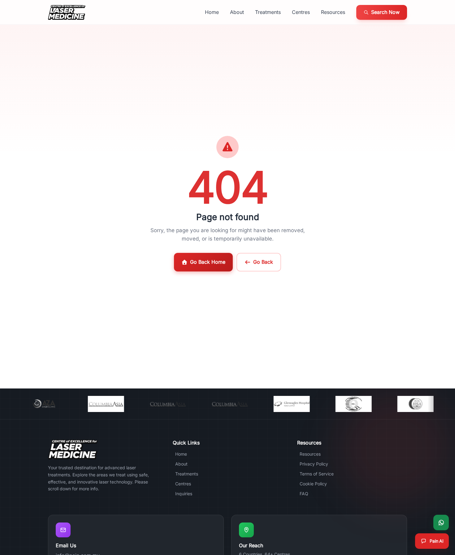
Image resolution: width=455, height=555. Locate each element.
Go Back (263, 262)
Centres (301, 12)
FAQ (304, 493)
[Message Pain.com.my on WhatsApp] (441, 522)
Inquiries (183, 493)
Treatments (268, 12)
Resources (333, 12)
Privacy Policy (314, 463)
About (237, 12)
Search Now (385, 12)
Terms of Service (317, 473)
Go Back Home (207, 262)
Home (212, 12)
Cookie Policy (313, 483)
